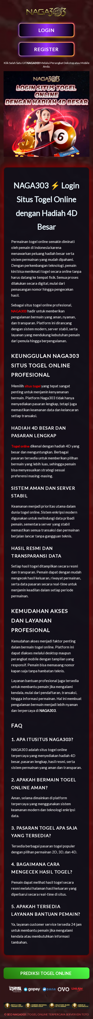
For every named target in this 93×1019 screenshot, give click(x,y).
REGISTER (46, 49)
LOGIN (46, 30)
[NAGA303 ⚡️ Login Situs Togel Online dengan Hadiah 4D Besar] (46, 16)
